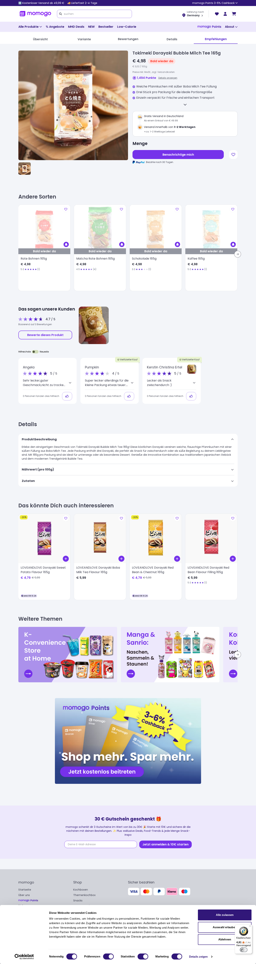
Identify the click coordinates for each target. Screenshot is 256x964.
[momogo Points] (209, 27)
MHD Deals (76, 27)
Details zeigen (198, 956)
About (229, 27)
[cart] (234, 13)
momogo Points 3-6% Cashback (213, 3)
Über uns (24, 895)
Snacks (77, 900)
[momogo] (35, 14)
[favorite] (216, 13)
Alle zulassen (225, 914)
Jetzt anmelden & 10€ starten (165, 844)
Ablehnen (224, 939)
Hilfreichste (24, 351)
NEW (91, 27)
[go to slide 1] (24, 168)
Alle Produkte (28, 27)
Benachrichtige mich (178, 154)
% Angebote (55, 27)
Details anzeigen (167, 77)
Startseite (24, 890)
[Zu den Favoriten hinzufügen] (233, 154)
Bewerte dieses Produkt (45, 335)
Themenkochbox (84, 895)
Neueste (44, 351)
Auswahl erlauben (225, 927)
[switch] (108, 957)
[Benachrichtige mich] (66, 244)
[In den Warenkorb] (66, 559)
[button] (191, 369)
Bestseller (105, 27)
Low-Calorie (126, 27)
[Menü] (250, 927)
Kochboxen (80, 890)
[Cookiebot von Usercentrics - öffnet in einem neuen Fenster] (24, 957)
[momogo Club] (225, 13)
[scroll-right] (237, 254)
